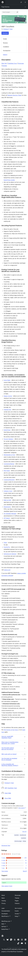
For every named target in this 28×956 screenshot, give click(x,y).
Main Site (4, 63)
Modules (4, 65)
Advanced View (5, 845)
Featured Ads (7, 409)
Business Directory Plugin (14, 95)
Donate (17, 913)
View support (21, 807)
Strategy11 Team (8, 29)
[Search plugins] (17, 12)
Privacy (3, 903)
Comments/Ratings (9, 464)
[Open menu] (25, 2)
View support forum (6, 886)
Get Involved (18, 908)
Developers (4, 913)
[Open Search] (21, 2)
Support (5, 54)
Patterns (17, 903)
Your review (4, 871)
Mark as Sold (7, 500)
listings (24, 841)
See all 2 (24, 831)
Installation (6, 46)
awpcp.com (7, 570)
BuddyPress (7, 430)
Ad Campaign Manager (10, 513)
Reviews (5, 43)
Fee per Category (8, 439)
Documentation (5, 911)
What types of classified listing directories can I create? (9, 742)
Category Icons (8, 491)
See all (25, 871)
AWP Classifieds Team (11, 788)
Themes (17, 898)
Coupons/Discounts (9, 479)
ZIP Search (7, 518)
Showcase (21, 63)
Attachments (7, 507)
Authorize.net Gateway (10, 554)
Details (5, 39)
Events (17, 911)
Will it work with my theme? (9, 754)
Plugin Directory (5, 6)
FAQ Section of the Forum (11, 730)
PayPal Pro (7, 547)
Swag (17, 916)
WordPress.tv (5, 916)
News (3, 898)
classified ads (23, 835)
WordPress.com (6, 921)
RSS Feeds (7, 470)
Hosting (3, 900)
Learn (3, 908)
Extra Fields (7, 380)
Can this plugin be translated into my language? (9, 759)
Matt (3, 924)
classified (16, 835)
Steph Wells (8, 793)
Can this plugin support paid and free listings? (7, 748)
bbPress (4, 926)
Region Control (8, 396)
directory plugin (18, 841)
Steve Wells (8, 798)
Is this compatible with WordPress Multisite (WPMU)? (9, 764)
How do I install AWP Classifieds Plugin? (7, 737)
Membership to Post (9, 455)
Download (5, 33)
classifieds (23, 838)
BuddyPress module (9, 180)
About (3, 895)
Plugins (17, 900)
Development (6, 50)
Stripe (5, 542)
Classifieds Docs (12, 63)
